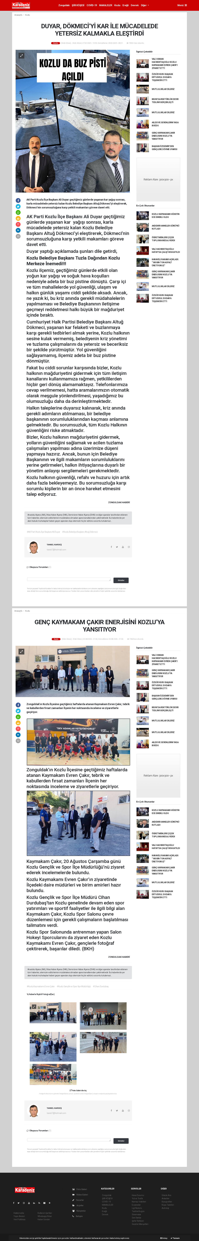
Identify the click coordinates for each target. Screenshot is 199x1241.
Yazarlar (80, 1200)
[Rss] (40, 1203)
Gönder (121, 580)
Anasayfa (18, 15)
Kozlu (117, 5)
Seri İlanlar (136, 1218)
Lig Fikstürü (137, 1208)
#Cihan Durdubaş (101, 986)
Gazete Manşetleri (140, 1224)
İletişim (79, 1216)
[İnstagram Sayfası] (25, 1203)
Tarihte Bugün (138, 1211)
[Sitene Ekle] (51, 1203)
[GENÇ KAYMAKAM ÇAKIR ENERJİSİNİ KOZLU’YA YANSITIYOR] (73, 671)
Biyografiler (167, 1202)
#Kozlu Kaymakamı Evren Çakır (41, 986)
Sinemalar (136, 1214)
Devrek (135, 5)
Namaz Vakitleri (139, 1202)
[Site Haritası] (45, 1203)
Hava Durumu (138, 1195)
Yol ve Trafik (137, 1198)
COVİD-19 (92, 5)
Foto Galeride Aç (79, 1090)
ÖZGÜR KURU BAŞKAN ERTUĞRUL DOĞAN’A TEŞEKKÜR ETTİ (162, 77)
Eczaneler (136, 1205)
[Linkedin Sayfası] (35, 1203)
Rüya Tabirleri (168, 1205)
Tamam (176, 1238)
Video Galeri (82, 1195)
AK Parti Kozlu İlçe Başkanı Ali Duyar (65, 216)
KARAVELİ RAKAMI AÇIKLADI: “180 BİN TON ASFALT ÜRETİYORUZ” (165, 262)
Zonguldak (63, 5)
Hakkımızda (19, 1213)
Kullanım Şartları (45, 1213)
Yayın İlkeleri (19, 1216)
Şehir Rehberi (138, 1221)
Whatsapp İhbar (45, 1216)
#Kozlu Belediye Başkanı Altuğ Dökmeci (80, 532)
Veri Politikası (19, 1219)
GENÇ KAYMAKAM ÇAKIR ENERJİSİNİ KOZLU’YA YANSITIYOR (163, 136)
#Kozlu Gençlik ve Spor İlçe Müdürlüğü (74, 986)
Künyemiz (81, 1211)
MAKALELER (105, 5)
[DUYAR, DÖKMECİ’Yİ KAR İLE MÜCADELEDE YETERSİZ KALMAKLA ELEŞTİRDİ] (73, 121)
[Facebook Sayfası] (15, 1203)
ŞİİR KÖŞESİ (78, 5)
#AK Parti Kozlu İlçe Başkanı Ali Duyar (43, 532)
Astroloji (165, 1208)
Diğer (144, 5)
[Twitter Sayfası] (20, 1203)
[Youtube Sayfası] (30, 1203)
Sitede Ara (166, 1195)
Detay (164, 1238)
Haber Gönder (44, 1219)
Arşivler (80, 1205)
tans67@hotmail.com (56, 549)
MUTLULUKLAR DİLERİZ (163, 89)
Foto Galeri (81, 1189)
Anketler (165, 1198)
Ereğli (125, 5)
